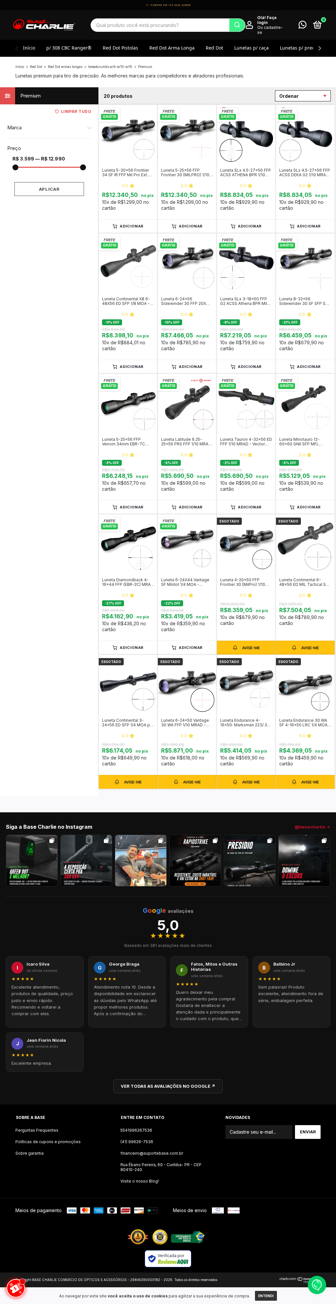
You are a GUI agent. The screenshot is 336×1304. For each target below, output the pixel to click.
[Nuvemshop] (300, 1281)
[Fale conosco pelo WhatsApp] (302, 26)
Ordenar (289, 96)
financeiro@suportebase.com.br (151, 1153)
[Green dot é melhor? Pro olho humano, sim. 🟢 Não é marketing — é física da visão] (32, 861)
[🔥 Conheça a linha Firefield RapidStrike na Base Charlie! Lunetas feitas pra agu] (195, 861)
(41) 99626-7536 (136, 1141)
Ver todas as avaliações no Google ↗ (168, 1086)
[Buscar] (237, 25)
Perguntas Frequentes (36, 1130)
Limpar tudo (76, 111)
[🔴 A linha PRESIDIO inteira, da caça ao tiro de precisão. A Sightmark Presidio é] (250, 861)
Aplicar (49, 189)
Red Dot (214, 48)
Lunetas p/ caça (251, 48)
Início (29, 48)
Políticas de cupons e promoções (48, 1141)
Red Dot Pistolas (120, 48)
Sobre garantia (29, 1153)
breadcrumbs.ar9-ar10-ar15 (110, 67)
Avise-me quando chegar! (246, 647)
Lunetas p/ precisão (301, 48)
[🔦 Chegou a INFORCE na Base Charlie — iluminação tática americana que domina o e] (304, 861)
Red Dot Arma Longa (172, 48)
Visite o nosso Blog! (139, 1181)
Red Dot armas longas (65, 67)
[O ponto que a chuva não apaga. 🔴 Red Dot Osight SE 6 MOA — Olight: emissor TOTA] (86, 861)
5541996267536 (136, 1130)
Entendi (266, 1296)
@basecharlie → (312, 826)
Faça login (267, 20)
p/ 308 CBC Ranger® (69, 48)
